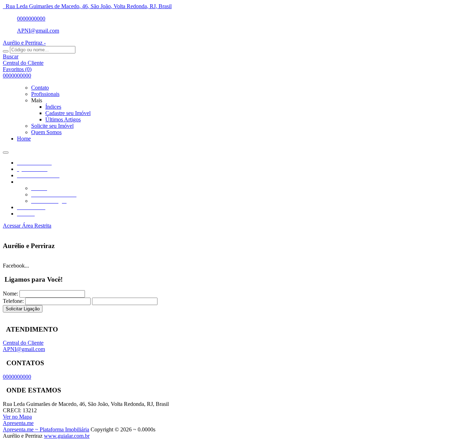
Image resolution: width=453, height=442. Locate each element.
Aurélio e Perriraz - (24, 43)
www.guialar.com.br (67, 436)
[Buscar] (5, 51)
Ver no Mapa (17, 417)
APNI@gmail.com (38, 31)
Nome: (10, 294)
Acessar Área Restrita (27, 226)
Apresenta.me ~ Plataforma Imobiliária (46, 429)
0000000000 (31, 19)
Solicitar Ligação (23, 308)
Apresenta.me (18, 423)
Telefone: (13, 301)
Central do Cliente (23, 343)
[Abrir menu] (5, 151)
